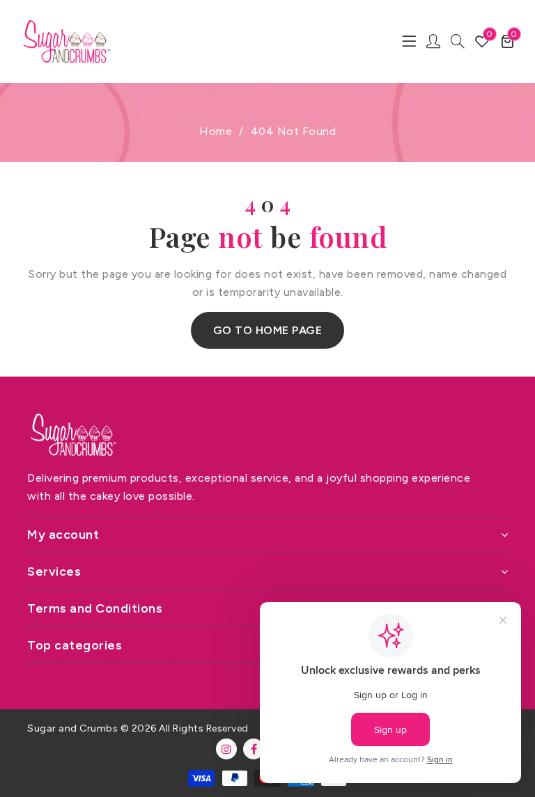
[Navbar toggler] (409, 41)
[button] (507, 41)
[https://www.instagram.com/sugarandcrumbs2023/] (226, 749)
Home (215, 131)
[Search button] (458, 41)
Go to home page (268, 330)
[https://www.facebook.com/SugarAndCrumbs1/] (253, 749)
